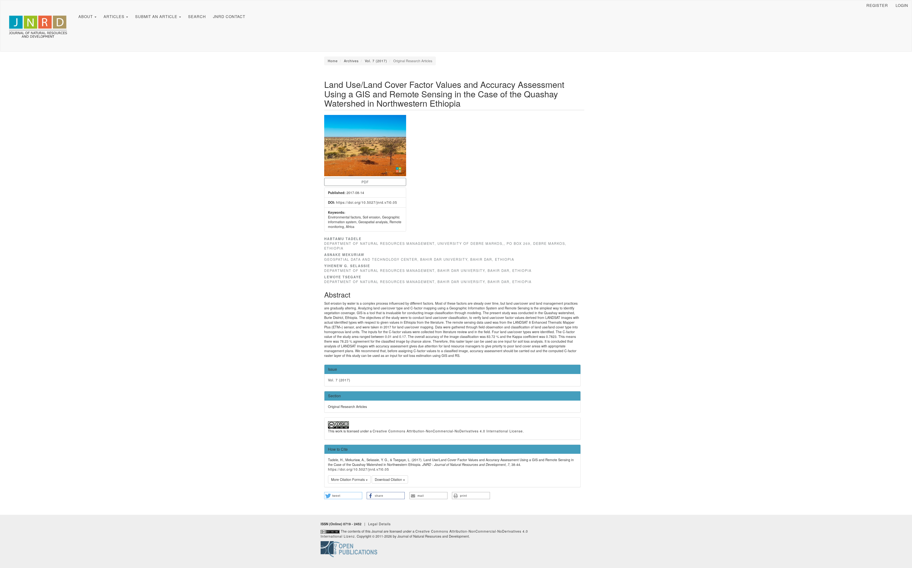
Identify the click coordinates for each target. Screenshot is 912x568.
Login (902, 5)
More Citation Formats (348, 479)
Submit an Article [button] (157, 16)
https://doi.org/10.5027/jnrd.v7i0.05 (366, 202)
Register (877, 5)
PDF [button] (365, 182)
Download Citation (389, 479)
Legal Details (379, 523)
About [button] (86, 16)
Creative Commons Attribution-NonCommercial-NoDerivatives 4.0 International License (448, 431)
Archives (351, 60)
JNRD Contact (229, 16)
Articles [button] (115, 16)
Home (333, 60)
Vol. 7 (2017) (376, 60)
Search (197, 16)
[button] (343, 495)
